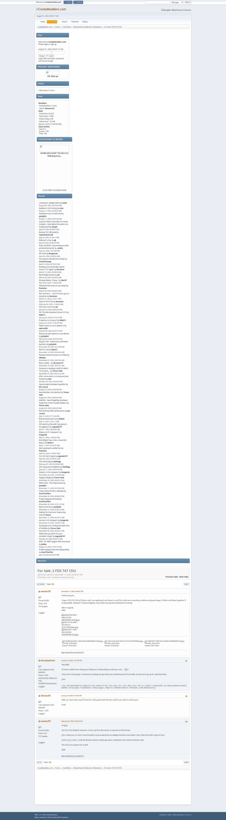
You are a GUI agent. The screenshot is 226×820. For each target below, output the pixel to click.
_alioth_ (60, 248)
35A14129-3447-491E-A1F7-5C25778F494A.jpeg (125, 641)
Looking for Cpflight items (49, 203)
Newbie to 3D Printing (48, 208)
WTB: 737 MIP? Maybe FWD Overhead (54, 541)
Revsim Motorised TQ (47, 419)
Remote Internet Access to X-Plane (53, 355)
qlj (55, 240)
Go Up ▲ (188, 815)
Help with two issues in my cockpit (52, 285)
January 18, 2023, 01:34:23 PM (71, 696)
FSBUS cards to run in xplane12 (51, 325)
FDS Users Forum (46, 307)
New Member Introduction (50, 392)
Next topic (183, 577)
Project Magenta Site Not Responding (54, 549)
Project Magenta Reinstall (49, 499)
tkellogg (57, 461)
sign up (53, 44)
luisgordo (43, 435)
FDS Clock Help (45, 461)
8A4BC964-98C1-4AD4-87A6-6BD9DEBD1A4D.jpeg (84, 641)
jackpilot (42, 216)
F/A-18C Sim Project (47, 456)
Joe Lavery (43, 387)
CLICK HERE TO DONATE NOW (54, 190)
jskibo (43, 544)
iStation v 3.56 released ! (49, 472)
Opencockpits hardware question (52, 384)
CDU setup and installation (49, 467)
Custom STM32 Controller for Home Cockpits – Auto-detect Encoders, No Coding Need (53, 224)
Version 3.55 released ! (48, 520)
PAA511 (42, 315)
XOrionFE (46, 695)
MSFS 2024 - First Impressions (51, 483)
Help (169, 815)
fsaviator (60, 269)
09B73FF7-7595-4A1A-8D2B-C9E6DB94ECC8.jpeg (166, 641)
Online (41, 84)
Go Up (39, 762)
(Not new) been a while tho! (50, 448)
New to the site (45, 507)
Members (42, 103)
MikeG (61, 419)
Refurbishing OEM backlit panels (52, 411)
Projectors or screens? (48, 320)
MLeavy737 (58, 363)
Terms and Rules (178, 815)
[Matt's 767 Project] (39, 609)
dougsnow (53, 253)
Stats (40, 96)
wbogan (42, 357)
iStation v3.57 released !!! (49, 432)
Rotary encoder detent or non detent (54, 333)
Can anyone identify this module (52, 259)
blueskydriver (48, 660)
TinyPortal (162, 815)
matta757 (46, 591)
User (40, 35)
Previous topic (172, 577)
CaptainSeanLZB (46, 235)
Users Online (44, 127)
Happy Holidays (45, 477)
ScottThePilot (45, 493)
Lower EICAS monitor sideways (51, 491)
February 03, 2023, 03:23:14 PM (72, 721)
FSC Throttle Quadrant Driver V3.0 (53, 312)
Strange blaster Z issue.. (48, 280)
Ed (58, 275)
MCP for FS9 (44, 349)
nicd (49, 379)
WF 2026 (42, 253)
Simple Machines (52, 815)
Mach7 (64, 280)
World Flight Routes (47, 275)
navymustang (45, 261)
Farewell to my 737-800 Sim (50, 213)
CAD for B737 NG (46, 301)
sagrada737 (57, 427)
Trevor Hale (58, 371)
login (46, 44)
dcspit (54, 227)
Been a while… (45, 363)
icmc (62, 208)
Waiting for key (45, 240)
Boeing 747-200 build (47, 232)
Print (186, 584)
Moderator (97, 27)
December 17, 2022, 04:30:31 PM (72, 591)
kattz (65, 203)
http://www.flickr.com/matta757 (72, 652)
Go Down (40, 584)
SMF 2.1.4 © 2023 (40, 815)
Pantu (48, 515)
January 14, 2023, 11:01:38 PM (71, 660)
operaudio (43, 328)
